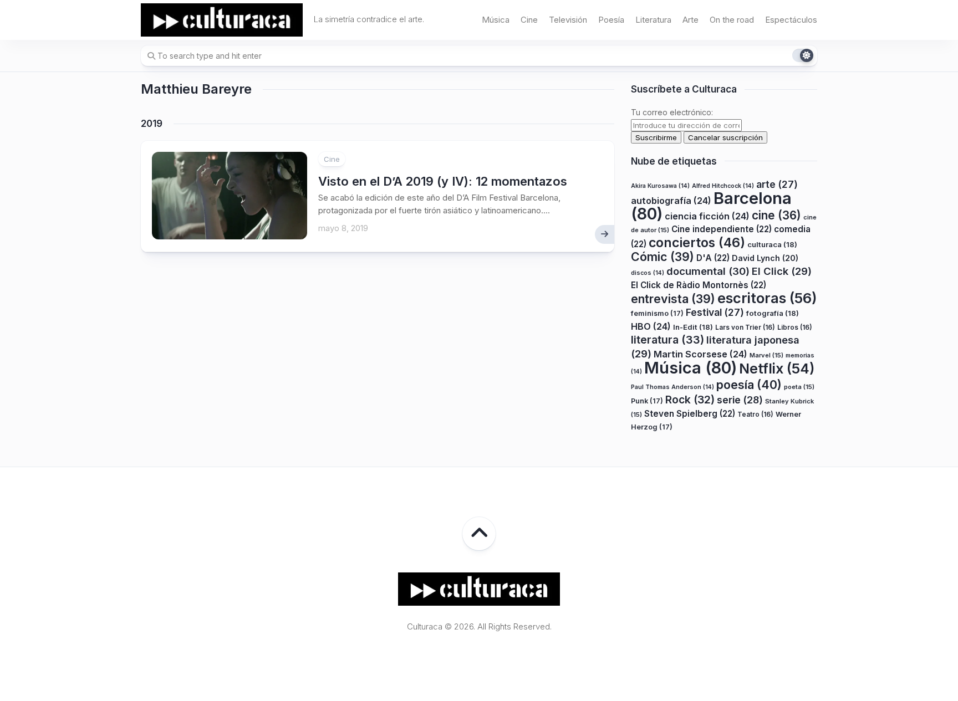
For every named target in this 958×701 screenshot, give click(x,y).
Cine (529, 19)
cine (776, 215)
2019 (151, 123)
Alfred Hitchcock (723, 186)
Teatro (755, 414)
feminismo (657, 313)
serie (740, 400)
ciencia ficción (707, 216)
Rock (690, 399)
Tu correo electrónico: (672, 112)
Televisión (568, 19)
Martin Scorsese (700, 354)
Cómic (662, 256)
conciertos (697, 242)
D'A (713, 258)
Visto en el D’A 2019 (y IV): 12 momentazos (442, 181)
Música (495, 19)
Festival (715, 312)
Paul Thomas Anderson (672, 387)
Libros (794, 327)
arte (777, 184)
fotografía (772, 313)
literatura (667, 339)
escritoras (767, 297)
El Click (782, 271)
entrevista (673, 298)
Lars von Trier (745, 327)
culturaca (772, 244)
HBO (651, 326)
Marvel (766, 355)
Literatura (653, 19)
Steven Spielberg (689, 413)
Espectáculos (791, 19)
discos (647, 273)
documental (708, 271)
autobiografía (671, 200)
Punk (647, 401)
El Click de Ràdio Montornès (698, 285)
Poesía (611, 19)
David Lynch (765, 258)
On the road (732, 19)
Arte (690, 19)
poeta (799, 387)
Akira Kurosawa (660, 186)
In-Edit (693, 327)
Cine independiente (721, 229)
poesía (749, 384)
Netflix (776, 368)
